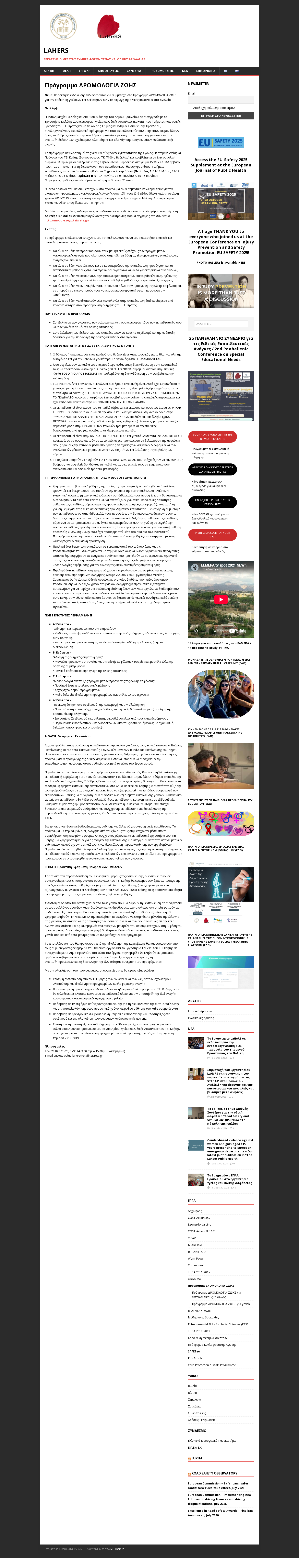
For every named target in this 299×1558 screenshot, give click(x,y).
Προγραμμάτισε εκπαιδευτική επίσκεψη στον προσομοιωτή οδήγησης (210, 453)
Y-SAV (192, 1238)
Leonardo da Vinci (200, 1224)
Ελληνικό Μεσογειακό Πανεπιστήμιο (212, 1440)
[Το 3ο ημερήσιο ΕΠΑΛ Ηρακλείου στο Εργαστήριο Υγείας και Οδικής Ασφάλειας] (196, 1183)
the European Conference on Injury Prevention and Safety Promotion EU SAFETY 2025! (221, 244)
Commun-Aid (196, 1265)
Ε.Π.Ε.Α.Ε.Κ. (195, 1447)
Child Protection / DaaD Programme (212, 1365)
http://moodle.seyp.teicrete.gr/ (67, 220)
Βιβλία (192, 1386)
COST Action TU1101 (202, 1231)
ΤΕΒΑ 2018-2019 (199, 1331)
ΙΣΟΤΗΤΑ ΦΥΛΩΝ (199, 1311)
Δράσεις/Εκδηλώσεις (201, 1420)
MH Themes (117, 1549)
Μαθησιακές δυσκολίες (203, 1317)
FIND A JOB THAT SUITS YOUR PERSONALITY (212, 502)
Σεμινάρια (194, 1399)
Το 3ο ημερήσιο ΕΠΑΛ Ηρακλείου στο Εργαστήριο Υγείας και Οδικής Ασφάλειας (229, 1179)
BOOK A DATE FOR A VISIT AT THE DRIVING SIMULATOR (212, 437)
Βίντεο (192, 1393)
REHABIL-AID (197, 1252)
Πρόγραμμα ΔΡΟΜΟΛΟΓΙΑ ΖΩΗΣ (211, 1285)
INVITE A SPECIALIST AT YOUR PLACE (212, 535)
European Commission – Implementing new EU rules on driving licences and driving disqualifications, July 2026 (219, 1499)
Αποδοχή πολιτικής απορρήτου (213, 108)
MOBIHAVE (195, 1245)
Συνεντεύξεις (197, 1413)
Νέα (185, 71)
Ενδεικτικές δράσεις (201, 1018)
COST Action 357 (199, 1218)
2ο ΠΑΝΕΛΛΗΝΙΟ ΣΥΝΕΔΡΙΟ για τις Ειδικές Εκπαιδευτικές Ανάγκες (221, 344)
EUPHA (197, 1458)
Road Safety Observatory (214, 1473)
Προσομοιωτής (162, 71)
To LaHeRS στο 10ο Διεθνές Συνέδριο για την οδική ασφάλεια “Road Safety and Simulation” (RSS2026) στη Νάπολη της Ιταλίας (228, 1116)
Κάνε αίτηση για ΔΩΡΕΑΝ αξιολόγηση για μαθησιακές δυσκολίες (209, 486)
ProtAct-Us (195, 1358)
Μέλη (66, 71)
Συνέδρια (134, 71)
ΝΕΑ (191, 1029)
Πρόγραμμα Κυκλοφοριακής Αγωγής (212, 1345)
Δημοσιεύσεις (108, 71)
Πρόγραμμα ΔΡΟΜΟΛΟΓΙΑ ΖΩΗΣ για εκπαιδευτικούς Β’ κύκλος (216, 1295)
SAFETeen (194, 1351)
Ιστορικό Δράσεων (200, 1011)
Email (191, 93)
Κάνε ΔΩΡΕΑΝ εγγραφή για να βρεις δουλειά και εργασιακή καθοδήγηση (210, 518)
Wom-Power (196, 1258)
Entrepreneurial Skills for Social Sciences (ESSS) (219, 1324)
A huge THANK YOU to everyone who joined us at (216, 234)
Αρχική (49, 71)
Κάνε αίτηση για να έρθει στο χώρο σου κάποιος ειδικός (210, 549)
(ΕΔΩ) (242, 663)
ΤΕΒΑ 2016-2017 (199, 1272)
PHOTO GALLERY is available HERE (221, 262)
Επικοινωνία (205, 71)
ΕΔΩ (239, 850)
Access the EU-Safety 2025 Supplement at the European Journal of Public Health (221, 165)
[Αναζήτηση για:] (221, 323)
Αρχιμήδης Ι (195, 1211)
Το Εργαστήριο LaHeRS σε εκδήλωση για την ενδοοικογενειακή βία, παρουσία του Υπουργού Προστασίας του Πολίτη (226, 1045)
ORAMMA (194, 1279)
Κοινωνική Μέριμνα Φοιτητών (208, 1338)
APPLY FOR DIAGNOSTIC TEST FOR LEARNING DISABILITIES (212, 469)
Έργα (82, 71)
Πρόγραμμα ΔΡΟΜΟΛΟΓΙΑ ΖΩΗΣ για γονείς (221, 1304)
